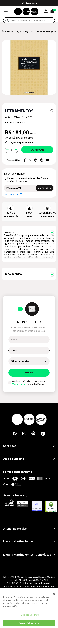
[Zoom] (29, 67)
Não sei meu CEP (12, 194)
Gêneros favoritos (21, 361)
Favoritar (51, 110)
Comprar (37, 149)
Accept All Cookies (29, 623)
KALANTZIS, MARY (23, 117)
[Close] (54, 593)
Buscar (7, 20)
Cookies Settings (30, 614)
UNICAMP (20, 122)
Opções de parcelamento (22, 142)
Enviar (29, 372)
